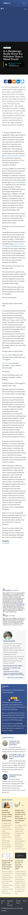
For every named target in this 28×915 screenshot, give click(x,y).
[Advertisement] (14, 26)
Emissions (5, 355)
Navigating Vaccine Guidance (11, 671)
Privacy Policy (18, 902)
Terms (25, 901)
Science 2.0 (12, 64)
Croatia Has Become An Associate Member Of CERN (19, 865)
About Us (3, 902)
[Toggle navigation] (24, 3)
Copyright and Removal (10, 903)
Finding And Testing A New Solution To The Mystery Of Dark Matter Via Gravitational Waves (20, 816)
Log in (25, 9)
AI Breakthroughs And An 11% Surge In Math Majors (16, 756)
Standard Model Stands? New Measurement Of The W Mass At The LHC (7, 865)
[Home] (6, 3)
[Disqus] (14, 565)
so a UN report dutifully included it (15, 156)
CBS (13, 182)
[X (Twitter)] (3, 8)
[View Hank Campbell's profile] (6, 65)
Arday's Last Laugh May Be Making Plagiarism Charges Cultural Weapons (13, 673)
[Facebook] (2, 8)
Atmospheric (7, 47)
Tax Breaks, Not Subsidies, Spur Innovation (12, 668)
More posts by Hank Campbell (15, 677)
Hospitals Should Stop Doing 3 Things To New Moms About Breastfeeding (7, 815)
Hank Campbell (14, 63)
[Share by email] (14, 81)
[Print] (22, 81)
